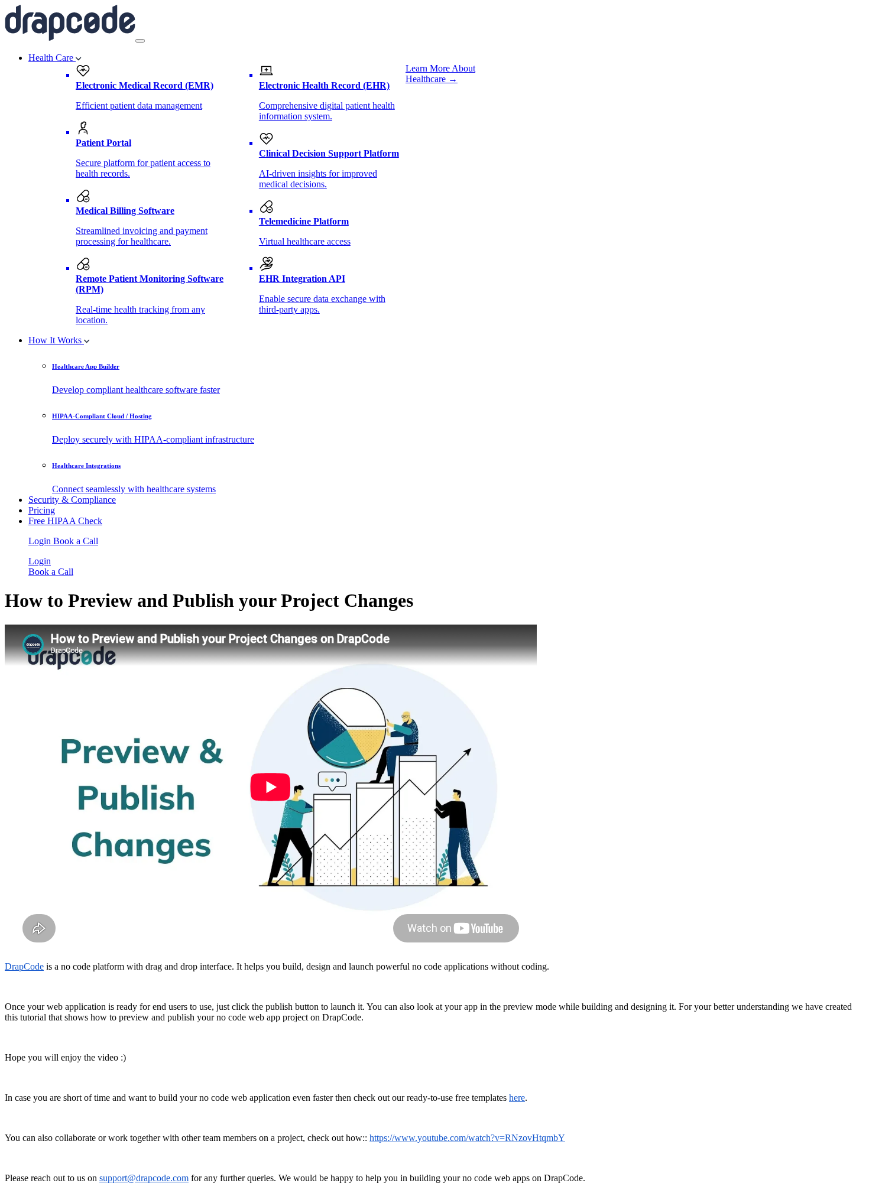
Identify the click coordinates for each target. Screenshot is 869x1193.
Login (40, 541)
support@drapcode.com (144, 1178)
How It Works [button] (56, 340)
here (517, 1098)
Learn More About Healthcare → (440, 73)
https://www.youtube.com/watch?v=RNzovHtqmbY (467, 1138)
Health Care (52, 58)
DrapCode (24, 966)
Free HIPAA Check (65, 521)
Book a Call (75, 541)
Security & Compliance (72, 500)
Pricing (41, 510)
